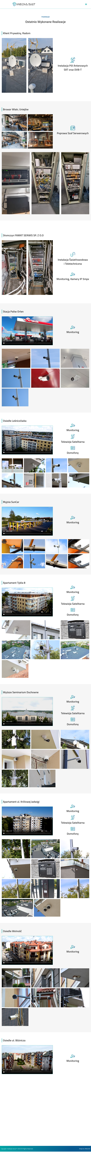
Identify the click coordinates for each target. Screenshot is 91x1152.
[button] (86, 4)
